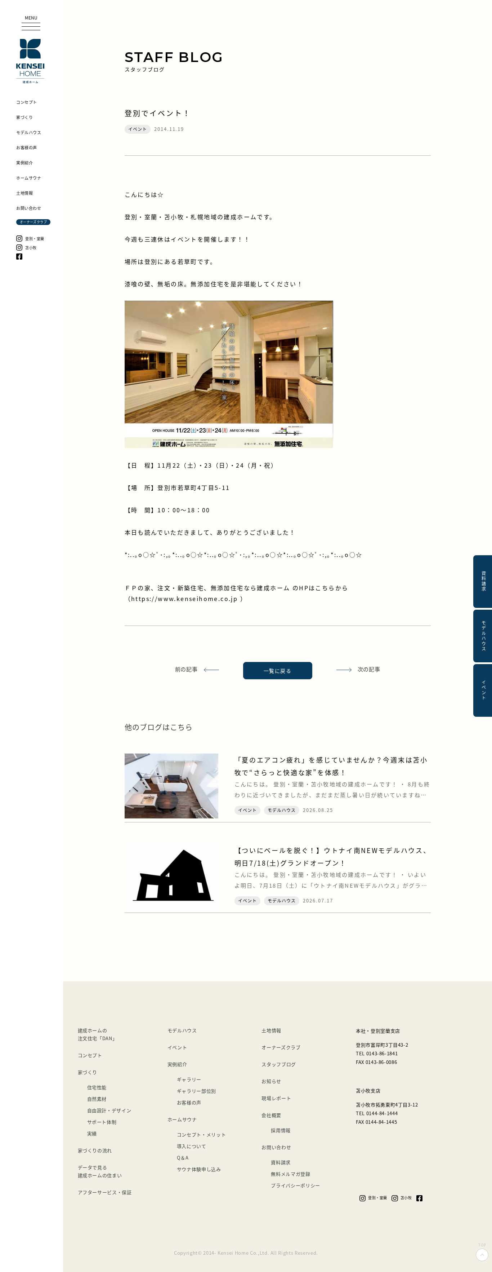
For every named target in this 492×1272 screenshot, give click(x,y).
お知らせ (271, 1081)
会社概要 (271, 1115)
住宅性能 (97, 1087)
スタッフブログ (278, 1064)
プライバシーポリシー (295, 1185)
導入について (191, 1146)
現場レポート (276, 1098)
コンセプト (90, 1055)
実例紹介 (177, 1064)
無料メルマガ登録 (290, 1173)
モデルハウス (182, 1030)
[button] (31, 23)
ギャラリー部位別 (196, 1090)
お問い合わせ (276, 1147)
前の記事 (186, 669)
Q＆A (183, 1157)
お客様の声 (189, 1102)
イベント (177, 1047)
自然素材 (97, 1098)
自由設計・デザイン (109, 1110)
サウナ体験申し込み (199, 1169)
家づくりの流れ (95, 1150)
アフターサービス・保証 (105, 1192)
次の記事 (369, 669)
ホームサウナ (182, 1119)
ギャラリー (189, 1079)
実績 (92, 1133)
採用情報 (281, 1130)
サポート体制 (102, 1121)
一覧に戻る (277, 670)
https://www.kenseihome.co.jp (185, 598)
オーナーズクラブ (280, 1047)
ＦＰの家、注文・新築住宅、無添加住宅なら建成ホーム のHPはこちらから (237, 587)
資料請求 (281, 1162)
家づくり (88, 1072)
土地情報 (271, 1030)
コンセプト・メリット (201, 1134)
